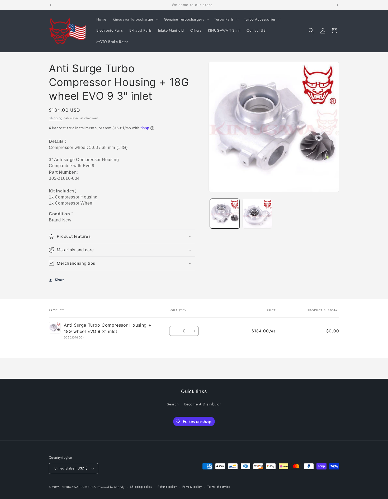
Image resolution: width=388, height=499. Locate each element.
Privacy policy (192, 487)
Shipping (56, 118)
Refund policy (167, 487)
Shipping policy (141, 487)
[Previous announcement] (50, 5)
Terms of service (218, 487)
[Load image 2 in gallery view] (257, 214)
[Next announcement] (337, 5)
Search (173, 404)
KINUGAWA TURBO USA (79, 487)
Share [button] (60, 279)
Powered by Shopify (111, 487)
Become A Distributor (202, 404)
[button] (135, 19)
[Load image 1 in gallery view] (225, 214)
